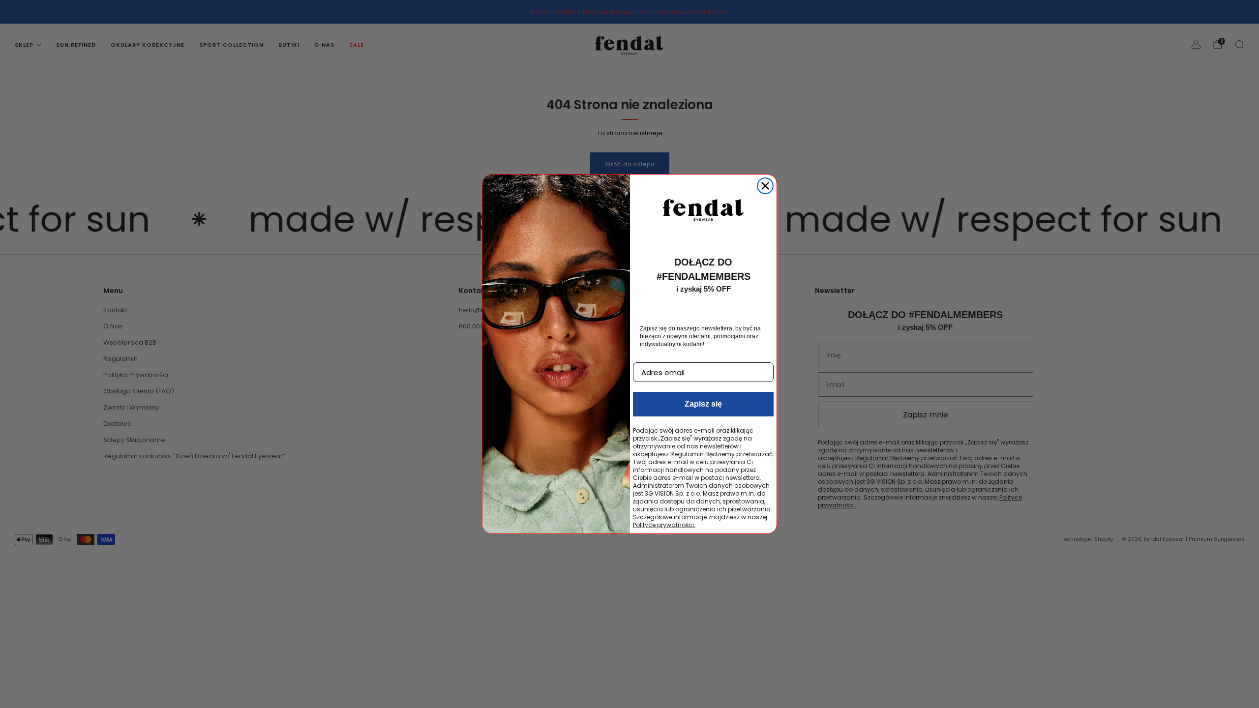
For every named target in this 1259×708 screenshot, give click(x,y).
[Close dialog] (765, 186)
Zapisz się (703, 404)
